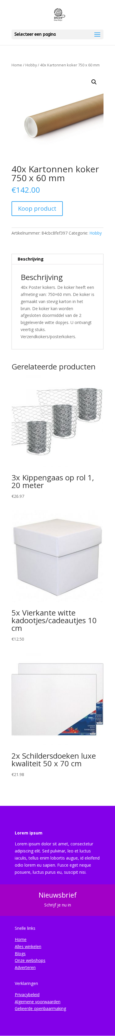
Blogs (20, 953)
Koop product (37, 208)
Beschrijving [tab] (31, 259)
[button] (94, 82)
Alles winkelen (28, 946)
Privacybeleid (27, 994)
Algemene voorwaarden (37, 1001)
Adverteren (25, 967)
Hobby (31, 65)
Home (17, 65)
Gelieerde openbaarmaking (40, 1008)
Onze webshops (30, 960)
